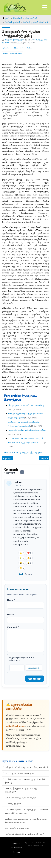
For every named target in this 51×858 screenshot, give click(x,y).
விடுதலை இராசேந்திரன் (14, 39)
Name (11, 599)
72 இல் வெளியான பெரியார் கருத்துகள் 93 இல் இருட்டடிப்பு (25, 781)
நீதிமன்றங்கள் (18, 48)
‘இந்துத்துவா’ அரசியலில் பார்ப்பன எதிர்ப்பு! (26, 405)
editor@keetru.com (15, 726)
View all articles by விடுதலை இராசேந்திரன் (23, 452)
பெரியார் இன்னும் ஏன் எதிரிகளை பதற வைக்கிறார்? (21, 790)
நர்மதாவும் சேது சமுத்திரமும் (17, 827)
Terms (15, 843)
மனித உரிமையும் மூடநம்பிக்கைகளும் (20, 797)
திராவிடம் (6, 48)
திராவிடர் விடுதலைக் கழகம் (12, 53)
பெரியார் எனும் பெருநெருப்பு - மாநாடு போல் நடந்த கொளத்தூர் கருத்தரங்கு (26, 820)
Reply (21, 574)
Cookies (16, 852)
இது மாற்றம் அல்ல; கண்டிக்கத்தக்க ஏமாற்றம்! (27, 430)
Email (10, 614)
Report (28, 574)
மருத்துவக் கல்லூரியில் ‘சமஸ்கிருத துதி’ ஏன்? (24, 834)
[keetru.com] (15, 7)
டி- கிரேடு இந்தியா (13, 803)
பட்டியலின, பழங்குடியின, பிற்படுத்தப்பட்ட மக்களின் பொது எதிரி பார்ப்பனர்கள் (26, 811)
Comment (13, 627)
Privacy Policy (16, 847)
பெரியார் (30, 48)
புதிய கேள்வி (34, 667)
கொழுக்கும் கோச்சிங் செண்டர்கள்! (20, 773)
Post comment (34, 678)
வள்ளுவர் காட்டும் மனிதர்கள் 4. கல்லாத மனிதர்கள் (26, 767)
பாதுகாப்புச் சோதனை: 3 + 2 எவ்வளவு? (22, 659)
